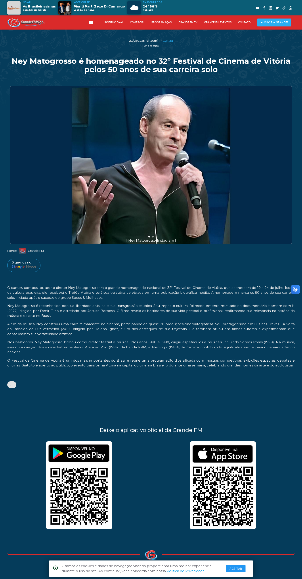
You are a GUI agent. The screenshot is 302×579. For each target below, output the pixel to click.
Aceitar (235, 568)
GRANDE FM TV (187, 22)
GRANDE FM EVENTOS (217, 22)
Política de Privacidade (186, 571)
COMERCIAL (137, 22)
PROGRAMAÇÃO (161, 22)
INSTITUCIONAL (114, 22)
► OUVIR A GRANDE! (274, 22)
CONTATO (244, 22)
